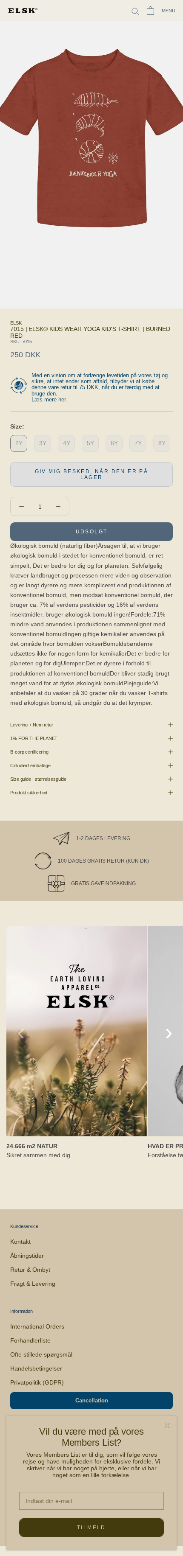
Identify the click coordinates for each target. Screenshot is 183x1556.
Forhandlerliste (30, 1340)
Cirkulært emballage (30, 765)
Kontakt (20, 1241)
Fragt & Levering (32, 1283)
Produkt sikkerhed (28, 792)
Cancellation (91, 1400)
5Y (90, 443)
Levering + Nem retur (31, 724)
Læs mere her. (49, 399)
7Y (138, 443)
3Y (42, 443)
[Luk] (167, 1425)
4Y (66, 443)
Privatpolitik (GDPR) (37, 1382)
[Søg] (135, 10)
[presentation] (21, 1031)
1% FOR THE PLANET (33, 738)
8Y (162, 443)
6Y (114, 443)
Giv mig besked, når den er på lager (92, 474)
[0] (150, 10)
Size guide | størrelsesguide (38, 779)
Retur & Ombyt (30, 1269)
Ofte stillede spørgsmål (41, 1354)
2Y (19, 443)
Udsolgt (92, 532)
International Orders (37, 1326)
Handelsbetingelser (36, 1368)
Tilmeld (91, 1528)
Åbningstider (27, 1255)
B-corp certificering (29, 751)
